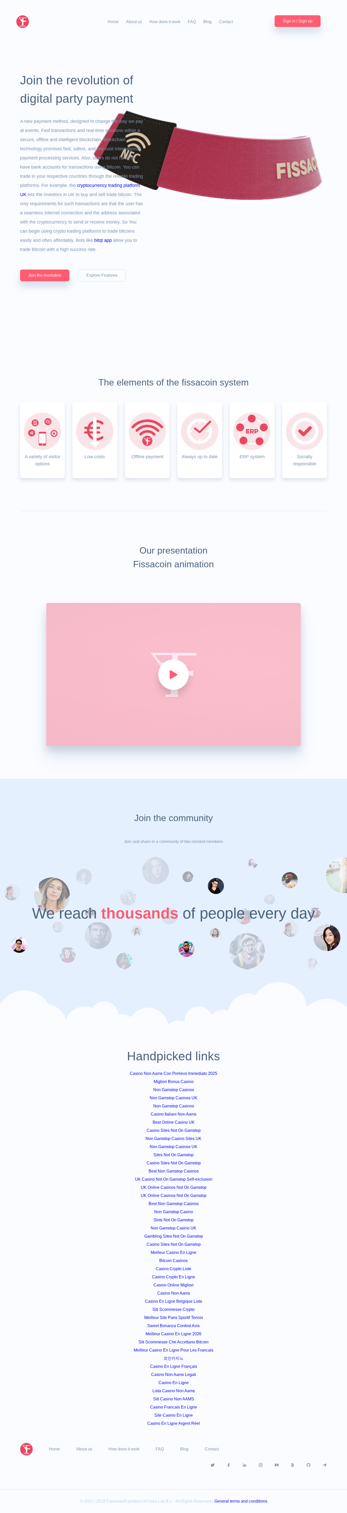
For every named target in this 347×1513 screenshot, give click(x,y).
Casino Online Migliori (173, 1285)
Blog (207, 22)
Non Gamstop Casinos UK (173, 1098)
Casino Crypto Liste (173, 1269)
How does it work (164, 22)
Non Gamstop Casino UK (173, 1228)
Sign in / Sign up (297, 21)
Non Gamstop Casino (173, 1212)
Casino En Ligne (174, 1383)
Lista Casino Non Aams (173, 1391)
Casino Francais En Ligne (173, 1407)
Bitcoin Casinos (173, 1260)
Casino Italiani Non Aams (173, 1114)
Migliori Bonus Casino (174, 1081)
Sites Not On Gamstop (173, 1155)
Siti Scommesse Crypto (173, 1309)
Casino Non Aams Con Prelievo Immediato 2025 (173, 1073)
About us (134, 22)
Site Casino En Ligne (173, 1415)
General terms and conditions (240, 1501)
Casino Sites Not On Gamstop (174, 1130)
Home (113, 22)
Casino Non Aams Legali (173, 1374)
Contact (226, 22)
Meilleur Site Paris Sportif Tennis (173, 1317)
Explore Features (101, 275)
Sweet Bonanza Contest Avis (173, 1326)
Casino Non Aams (173, 1293)
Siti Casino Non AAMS (173, 1399)
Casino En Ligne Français (173, 1366)
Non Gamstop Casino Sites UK (173, 1138)
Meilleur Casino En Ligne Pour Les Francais (173, 1350)
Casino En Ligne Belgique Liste (173, 1301)
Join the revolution (44, 275)
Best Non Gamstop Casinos (174, 1171)
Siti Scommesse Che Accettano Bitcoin (173, 1342)
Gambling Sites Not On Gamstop (173, 1236)
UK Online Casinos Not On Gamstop (174, 1187)
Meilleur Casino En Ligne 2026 (173, 1334)
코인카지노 (173, 1358)
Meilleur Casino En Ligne (173, 1252)
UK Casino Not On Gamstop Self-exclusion (173, 1179)
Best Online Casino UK (174, 1122)
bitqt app (103, 240)
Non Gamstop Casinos (173, 1090)
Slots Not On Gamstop (173, 1220)
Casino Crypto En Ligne (173, 1277)
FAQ (192, 22)
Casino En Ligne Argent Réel (173, 1423)
